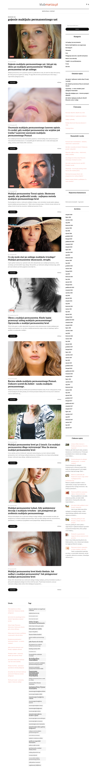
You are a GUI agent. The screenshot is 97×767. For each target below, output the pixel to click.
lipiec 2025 (68, 249)
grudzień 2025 (69, 236)
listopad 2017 (69, 400)
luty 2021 (68, 311)
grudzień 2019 (69, 347)
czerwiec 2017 (69, 414)
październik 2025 (70, 241)
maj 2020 (68, 333)
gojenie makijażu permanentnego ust (36, 638)
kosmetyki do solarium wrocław (35, 655)
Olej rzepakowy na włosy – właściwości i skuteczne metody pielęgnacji (16, 611)
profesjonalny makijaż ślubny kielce (35, 748)
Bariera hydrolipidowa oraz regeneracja (76, 45)
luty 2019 (68, 360)
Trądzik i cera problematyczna (73, 61)
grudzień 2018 (69, 365)
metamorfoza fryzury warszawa (35, 683)
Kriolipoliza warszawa (34, 659)
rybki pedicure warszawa (34, 762)
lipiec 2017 (68, 411)
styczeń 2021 (69, 314)
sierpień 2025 (69, 247)
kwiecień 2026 (69, 225)
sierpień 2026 (69, 214)
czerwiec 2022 (69, 293)
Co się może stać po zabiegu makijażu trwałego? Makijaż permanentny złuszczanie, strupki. (31, 258)
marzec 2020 (69, 338)
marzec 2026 (69, 228)
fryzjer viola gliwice (33, 631)
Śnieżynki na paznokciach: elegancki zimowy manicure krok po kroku (79, 536)
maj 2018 (68, 384)
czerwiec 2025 (69, 252)
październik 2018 (70, 371)
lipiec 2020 (68, 328)
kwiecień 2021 (69, 306)
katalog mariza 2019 (34, 649)
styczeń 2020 (69, 344)
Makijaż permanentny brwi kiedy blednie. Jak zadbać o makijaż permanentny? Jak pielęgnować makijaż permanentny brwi (32, 574)
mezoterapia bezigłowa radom (36, 697)
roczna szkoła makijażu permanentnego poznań (34, 758)
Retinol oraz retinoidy (71, 58)
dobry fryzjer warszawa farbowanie (37, 622)
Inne (67, 53)
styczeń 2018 (69, 395)
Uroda (12, 56)
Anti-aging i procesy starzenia (73, 42)
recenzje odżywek (33, 755)
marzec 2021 (69, 309)
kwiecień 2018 (69, 387)
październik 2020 (70, 320)
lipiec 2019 (68, 352)
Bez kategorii (69, 47)
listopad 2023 (69, 271)
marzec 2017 (69, 422)
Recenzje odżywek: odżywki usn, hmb (75, 112)
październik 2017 (70, 403)
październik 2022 (70, 287)
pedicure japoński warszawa (35, 741)
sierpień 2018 (69, 376)
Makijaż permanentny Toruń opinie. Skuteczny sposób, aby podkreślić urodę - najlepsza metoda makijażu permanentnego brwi (32, 196)
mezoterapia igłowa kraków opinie (35, 714)
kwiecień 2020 (69, 336)
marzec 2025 (69, 260)
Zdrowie (68, 66)
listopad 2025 (69, 239)
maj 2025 (68, 255)
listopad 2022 (69, 284)
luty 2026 (68, 230)
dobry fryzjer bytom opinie (33, 618)
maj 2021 (68, 303)
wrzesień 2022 (69, 290)
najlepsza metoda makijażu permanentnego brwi (35, 732)
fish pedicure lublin (35, 629)
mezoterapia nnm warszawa (37, 724)
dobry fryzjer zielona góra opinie (36, 626)
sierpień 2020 (69, 325)
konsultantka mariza (32, 651)
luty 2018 (68, 392)
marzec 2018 (69, 390)
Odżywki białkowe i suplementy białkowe (76, 116)
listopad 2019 (69, 349)
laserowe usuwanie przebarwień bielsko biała (36, 667)
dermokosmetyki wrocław (33, 616)
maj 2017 (68, 417)
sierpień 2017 (69, 409)
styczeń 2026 (69, 233)
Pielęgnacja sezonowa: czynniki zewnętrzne (77, 56)
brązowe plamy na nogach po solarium (37, 609)
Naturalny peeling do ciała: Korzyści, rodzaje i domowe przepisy (78, 520)
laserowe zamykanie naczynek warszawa (34, 673)
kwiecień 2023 (69, 276)
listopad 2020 (69, 317)
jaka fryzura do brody (36, 642)
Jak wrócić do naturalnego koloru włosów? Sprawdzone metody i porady (16, 619)
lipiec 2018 (68, 379)
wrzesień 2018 (69, 373)
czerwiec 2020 (69, 330)
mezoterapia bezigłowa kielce (37, 691)
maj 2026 (68, 222)
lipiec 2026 (68, 217)
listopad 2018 (69, 368)
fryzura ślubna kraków (35, 634)
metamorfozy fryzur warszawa (37, 688)
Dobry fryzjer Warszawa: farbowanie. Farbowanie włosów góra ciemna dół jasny (16, 627)
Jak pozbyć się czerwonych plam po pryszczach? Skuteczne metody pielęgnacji (17, 674)
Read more (12, 82)
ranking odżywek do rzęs (34, 752)
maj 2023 (68, 274)
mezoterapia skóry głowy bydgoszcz (37, 727)
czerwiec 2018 (69, 382)
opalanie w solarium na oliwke (36, 738)
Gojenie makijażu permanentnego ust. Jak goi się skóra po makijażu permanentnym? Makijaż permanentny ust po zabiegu (32, 67)
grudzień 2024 (69, 266)
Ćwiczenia (68, 50)
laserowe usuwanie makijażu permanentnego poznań (37, 663)
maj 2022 (68, 295)
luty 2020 (68, 341)
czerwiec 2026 (69, 220)
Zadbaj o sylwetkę (70, 119)
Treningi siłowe (70, 128)
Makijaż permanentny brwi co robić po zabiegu (37, 679)
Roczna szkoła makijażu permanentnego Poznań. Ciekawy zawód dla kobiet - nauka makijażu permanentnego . (32, 384)
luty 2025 (68, 263)
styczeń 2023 (69, 282)
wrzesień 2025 (69, 244)
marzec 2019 (69, 357)
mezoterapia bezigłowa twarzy (36, 705)
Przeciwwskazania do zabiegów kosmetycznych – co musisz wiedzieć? (79, 461)
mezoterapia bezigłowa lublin (35, 694)
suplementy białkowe (35, 765)
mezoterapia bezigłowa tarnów (35, 702)
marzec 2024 (69, 268)
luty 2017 (68, 425)
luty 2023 (68, 279)
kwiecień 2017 (69, 419)
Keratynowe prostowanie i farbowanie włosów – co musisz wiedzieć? (16, 641)
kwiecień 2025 (69, 257)
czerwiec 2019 (69, 355)
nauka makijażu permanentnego (34, 735)
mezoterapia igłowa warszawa (35, 721)
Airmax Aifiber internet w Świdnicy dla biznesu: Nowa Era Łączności (79, 446)
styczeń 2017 (69, 427)
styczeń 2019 (69, 363)
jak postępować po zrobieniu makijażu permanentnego (35, 645)
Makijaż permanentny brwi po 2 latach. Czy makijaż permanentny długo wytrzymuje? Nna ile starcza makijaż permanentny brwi (34, 447)
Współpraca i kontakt (48, 11)
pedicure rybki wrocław (34, 745)
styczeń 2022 (69, 298)
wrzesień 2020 (69, 322)
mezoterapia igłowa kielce (35, 711)
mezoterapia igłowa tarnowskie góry (37, 718)
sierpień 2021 (69, 301)
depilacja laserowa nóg (34, 613)
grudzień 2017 (69, 398)
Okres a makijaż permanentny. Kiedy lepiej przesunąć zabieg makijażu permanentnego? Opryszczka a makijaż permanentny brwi (30, 320)
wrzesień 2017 (69, 406)
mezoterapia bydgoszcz (35, 708)
